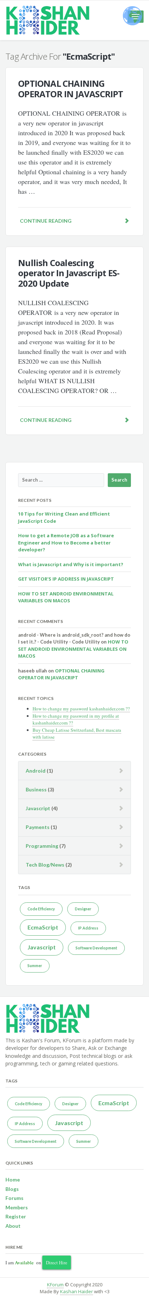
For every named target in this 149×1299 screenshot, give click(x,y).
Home (12, 1179)
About (13, 1226)
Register (15, 1216)
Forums (14, 1198)
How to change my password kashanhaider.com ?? (81, 708)
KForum (55, 1284)
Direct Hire (56, 1262)
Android (36, 771)
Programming (42, 846)
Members (16, 1207)
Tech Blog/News (45, 865)
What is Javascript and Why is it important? (70, 564)
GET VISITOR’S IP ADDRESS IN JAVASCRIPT (66, 579)
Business (36, 789)
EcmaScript (42, 927)
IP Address (88, 928)
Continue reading (46, 221)
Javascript (38, 808)
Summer (34, 965)
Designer (83, 908)
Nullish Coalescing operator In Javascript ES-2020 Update (68, 273)
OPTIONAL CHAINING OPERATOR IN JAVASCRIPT (70, 88)
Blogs (12, 1189)
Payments (38, 827)
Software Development (96, 947)
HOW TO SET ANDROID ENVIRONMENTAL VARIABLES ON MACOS (66, 597)
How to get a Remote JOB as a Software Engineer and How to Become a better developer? (66, 542)
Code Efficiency (41, 908)
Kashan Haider (76, 1291)
